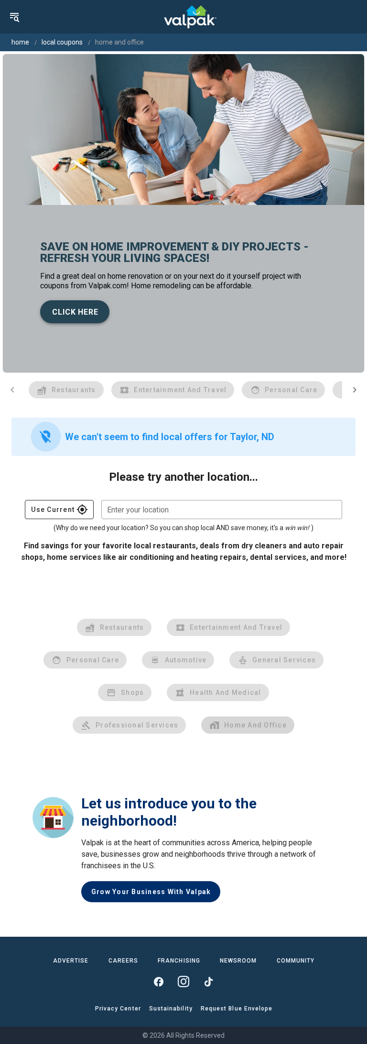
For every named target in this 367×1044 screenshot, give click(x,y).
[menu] (14, 16)
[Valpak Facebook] (158, 981)
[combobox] (221, 509)
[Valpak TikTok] (208, 981)
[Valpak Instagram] (183, 981)
